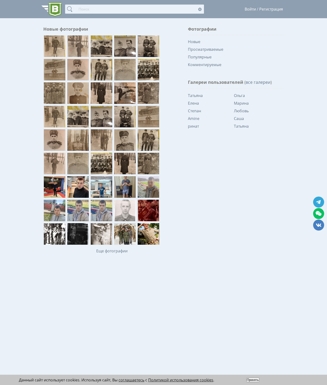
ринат (193, 126)
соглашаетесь (131, 380)
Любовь (241, 110)
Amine (193, 118)
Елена (193, 103)
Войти (250, 9)
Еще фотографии (112, 251)
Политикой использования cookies (180, 380)
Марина (241, 103)
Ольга (239, 95)
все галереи (258, 82)
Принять (253, 380)
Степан (194, 110)
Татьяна (195, 95)
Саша (239, 118)
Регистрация (271, 9)
